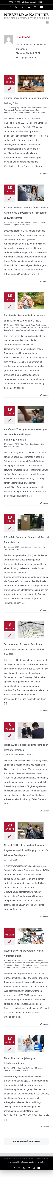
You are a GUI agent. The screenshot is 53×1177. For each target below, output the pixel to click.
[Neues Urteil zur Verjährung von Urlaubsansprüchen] (31, 1043)
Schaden (44, 963)
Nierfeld (24, 328)
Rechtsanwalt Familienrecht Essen (27, 110)
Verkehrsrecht (43, 965)
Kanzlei (45, 108)
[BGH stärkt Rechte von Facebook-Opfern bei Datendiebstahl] (31, 522)
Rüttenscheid (9, 112)
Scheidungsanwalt (30, 112)
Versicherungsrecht (33, 968)
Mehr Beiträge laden (26, 1141)
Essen (28, 108)
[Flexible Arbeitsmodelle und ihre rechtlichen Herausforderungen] (31, 730)
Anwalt (23, 108)
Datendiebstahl (30, 547)
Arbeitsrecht (34, 222)
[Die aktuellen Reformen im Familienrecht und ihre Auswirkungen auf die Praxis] (31, 300)
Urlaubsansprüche (21, 1070)
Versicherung (20, 968)
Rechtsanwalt (9, 110)
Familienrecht (37, 108)
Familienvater (9, 328)
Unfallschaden (31, 965)
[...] (45, 166)
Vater (17, 447)
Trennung (41, 112)
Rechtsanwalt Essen (11, 549)
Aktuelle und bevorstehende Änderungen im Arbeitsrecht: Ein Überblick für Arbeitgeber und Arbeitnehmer (26, 212)
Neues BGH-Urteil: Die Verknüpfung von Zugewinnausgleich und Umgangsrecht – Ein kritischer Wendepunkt (26, 850)
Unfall (23, 965)
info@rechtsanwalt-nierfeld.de (33, 2)
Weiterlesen (44, 173)
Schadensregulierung (12, 965)
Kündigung (14, 225)
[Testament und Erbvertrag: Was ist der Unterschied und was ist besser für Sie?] (31, 629)
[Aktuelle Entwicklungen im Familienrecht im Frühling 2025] (31, 83)
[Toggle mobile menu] (47, 22)
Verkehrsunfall (9, 968)
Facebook (40, 547)
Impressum (12, 1162)
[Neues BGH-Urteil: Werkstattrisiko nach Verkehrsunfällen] (31, 936)
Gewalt (43, 444)
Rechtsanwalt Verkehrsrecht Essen (17, 963)
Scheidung (19, 112)
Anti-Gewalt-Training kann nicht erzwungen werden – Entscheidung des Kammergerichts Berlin (25, 434)
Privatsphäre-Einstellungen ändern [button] (31, 1162)
